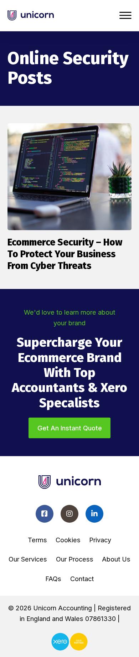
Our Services (28, 559)
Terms (37, 540)
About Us (116, 559)
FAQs (53, 579)
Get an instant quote (69, 428)
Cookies (68, 540)
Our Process (74, 559)
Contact (82, 579)
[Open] (125, 15)
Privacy (100, 540)
